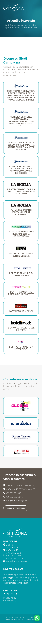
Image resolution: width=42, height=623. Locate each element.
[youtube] (12, 593)
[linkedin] (16, 593)
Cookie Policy (9, 600)
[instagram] (8, 593)
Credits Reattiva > (32, 620)
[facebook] (4, 593)
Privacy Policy (9, 597)
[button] (37, 618)
